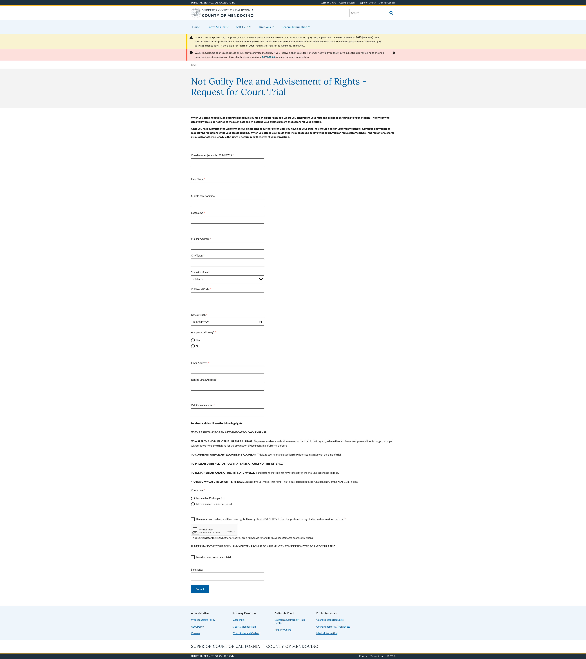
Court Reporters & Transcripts (333, 626)
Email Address (199, 363)
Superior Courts (368, 2)
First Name (197, 179)
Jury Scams (268, 56)
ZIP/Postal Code (200, 289)
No (197, 346)
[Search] (391, 13)
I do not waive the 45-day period (214, 504)
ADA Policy (197, 626)
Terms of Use (377, 656)
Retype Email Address (203, 379)
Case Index (239, 619)
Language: (197, 569)
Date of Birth (198, 314)
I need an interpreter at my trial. (213, 557)
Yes (198, 340)
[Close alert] (394, 52)
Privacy (363, 656)
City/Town (197, 255)
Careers (195, 633)
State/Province (199, 272)
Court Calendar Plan (244, 626)
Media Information (326, 633)
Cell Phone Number (202, 405)
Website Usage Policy (203, 619)
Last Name (197, 212)
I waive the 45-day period (210, 498)
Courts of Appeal (347, 2)
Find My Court (283, 629)
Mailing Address (200, 238)
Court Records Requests (330, 619)
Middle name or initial (203, 196)
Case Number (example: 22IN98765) (212, 155)
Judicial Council (387, 2)
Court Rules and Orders (246, 633)
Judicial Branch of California (213, 2)
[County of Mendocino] (222, 16)
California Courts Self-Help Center (290, 621)
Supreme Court (328, 2)
